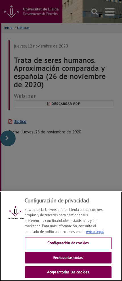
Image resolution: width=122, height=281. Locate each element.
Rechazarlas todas (68, 257)
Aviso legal (95, 231)
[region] (61, 236)
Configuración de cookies (68, 243)
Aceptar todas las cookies (68, 272)
